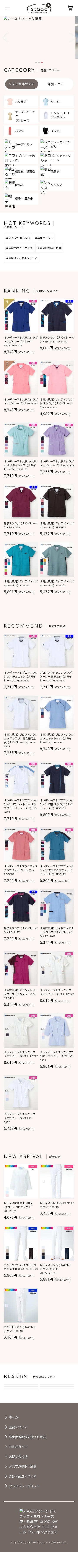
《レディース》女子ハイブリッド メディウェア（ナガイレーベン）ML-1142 (21, 465)
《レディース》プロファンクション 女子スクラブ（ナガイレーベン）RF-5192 (57, 870)
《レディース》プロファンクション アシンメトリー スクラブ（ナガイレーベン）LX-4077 (21, 806)
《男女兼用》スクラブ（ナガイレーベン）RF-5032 (57, 525)
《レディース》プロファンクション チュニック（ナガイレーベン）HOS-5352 (21, 676)
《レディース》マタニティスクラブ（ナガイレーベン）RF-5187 (21, 870)
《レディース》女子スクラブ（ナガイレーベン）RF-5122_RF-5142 (21, 341)
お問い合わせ (18, 1456)
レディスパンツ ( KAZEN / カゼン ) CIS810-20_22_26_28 (55, 1269)
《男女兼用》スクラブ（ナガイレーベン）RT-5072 (21, 583)
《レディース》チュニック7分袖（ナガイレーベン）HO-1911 (56, 1056)
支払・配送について (22, 1476)
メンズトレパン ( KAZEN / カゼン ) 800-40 (19, 1329)
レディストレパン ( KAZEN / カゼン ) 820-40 (57, 1205)
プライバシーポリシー (24, 1486)
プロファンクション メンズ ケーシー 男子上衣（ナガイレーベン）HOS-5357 (56, 676)
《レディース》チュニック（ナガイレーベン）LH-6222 (21, 1054)
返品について (18, 1427)
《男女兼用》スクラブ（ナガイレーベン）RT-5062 (57, 583)
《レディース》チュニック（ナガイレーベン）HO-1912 (19, 1118)
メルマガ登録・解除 (22, 1466)
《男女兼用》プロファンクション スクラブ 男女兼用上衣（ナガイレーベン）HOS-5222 (21, 740)
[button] (5, 37)
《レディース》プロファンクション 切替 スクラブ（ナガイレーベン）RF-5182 (57, 804)
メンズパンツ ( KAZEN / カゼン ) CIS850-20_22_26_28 (21, 1267)
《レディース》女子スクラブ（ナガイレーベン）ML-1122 (57, 463)
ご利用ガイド (18, 1447)
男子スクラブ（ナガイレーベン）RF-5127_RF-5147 (57, 339)
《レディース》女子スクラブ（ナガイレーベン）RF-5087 (21, 401)
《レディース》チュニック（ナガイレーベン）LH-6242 (57, 992)
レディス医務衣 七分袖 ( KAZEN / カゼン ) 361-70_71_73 (18, 1207)
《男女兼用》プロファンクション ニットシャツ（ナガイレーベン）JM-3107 (57, 738)
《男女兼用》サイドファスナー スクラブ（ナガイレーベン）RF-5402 (57, 932)
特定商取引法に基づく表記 (27, 1437)
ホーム (13, 1417)
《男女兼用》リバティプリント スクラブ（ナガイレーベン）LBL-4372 (57, 403)
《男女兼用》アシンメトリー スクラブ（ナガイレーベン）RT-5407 (21, 994)
